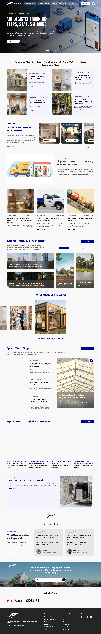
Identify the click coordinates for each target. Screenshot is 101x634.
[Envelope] (91, 617)
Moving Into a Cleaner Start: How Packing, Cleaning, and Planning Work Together (19, 220)
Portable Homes (33, 97)
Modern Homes (43, 3)
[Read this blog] (17, 80)
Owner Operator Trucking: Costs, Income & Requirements (84, 462)
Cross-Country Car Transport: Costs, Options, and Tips (38, 462)
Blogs (64, 622)
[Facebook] (82, 617)
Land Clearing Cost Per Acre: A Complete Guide (65, 284)
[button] (45, 50)
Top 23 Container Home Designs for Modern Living (26, 283)
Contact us (66, 624)
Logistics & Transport (58, 3)
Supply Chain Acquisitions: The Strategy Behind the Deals (16, 462)
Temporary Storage (35, 379)
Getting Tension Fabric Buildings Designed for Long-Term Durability (73, 396)
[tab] (64, 248)
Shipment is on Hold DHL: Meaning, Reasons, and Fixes (75, 163)
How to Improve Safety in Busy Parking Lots (61, 462)
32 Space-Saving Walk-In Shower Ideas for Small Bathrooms (82, 77)
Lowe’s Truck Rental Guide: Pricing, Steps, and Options (48, 219)
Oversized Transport (15, 14)
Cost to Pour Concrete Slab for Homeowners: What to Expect (85, 284)
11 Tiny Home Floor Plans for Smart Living (50, 339)
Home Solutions (29, 3)
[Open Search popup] (93, 3)
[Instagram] (85, 617)
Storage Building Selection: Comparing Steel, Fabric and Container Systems (39, 401)
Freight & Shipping (61, 158)
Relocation (72, 3)
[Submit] (64, 579)
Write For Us (66, 626)
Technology (47, 629)
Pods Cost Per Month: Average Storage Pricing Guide (39, 383)
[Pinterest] (88, 617)
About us (65, 619)
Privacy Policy (66, 629)
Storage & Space (34, 360)
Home (64, 617)
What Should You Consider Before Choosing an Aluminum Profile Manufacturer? (40, 365)
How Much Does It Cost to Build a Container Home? (25, 264)
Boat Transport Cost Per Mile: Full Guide (30, 22)
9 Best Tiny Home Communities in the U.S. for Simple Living (83, 101)
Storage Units (34, 396)
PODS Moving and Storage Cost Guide (26, 480)
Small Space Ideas (33, 73)
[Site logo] (14, 3)
